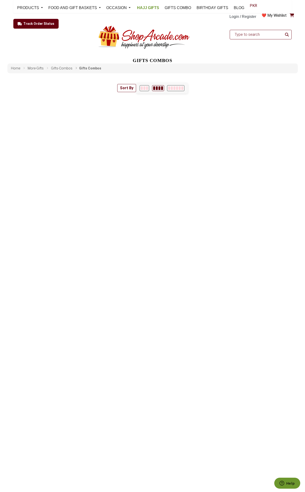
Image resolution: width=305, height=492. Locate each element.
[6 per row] (175, 88)
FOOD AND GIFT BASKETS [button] (73, 8)
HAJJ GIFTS (147, 8)
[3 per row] (144, 88)
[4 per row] (158, 88)
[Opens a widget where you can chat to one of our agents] (287, 484)
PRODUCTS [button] (28, 8)
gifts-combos (61, 68)
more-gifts (36, 68)
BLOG (239, 8)
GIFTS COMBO (178, 8)
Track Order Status (38, 24)
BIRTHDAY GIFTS (212, 8)
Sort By (126, 88)
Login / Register (242, 17)
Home (15, 68)
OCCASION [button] (117, 8)
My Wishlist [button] (277, 15)
